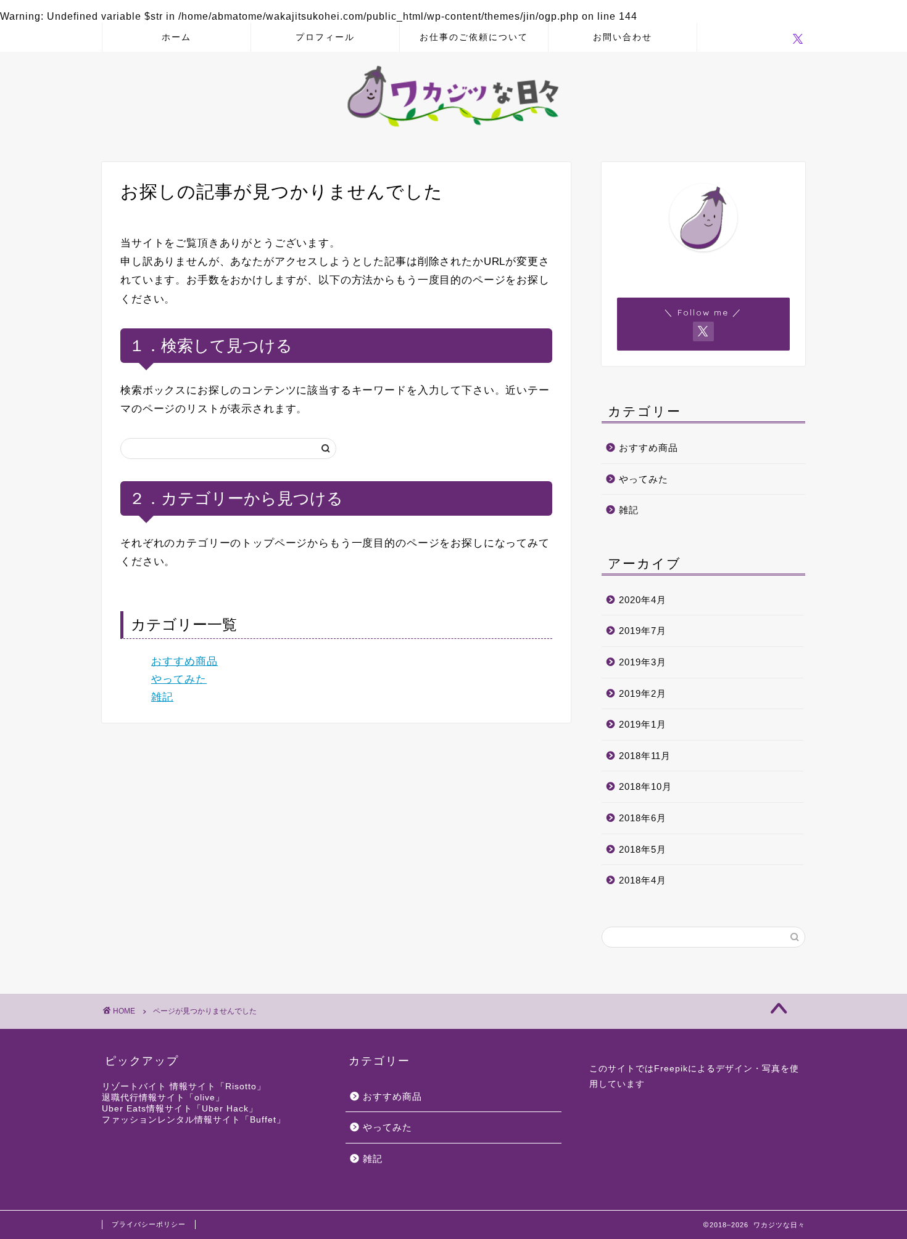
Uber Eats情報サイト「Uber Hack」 (180, 1108)
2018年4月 (642, 880)
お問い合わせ (622, 37)
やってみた (179, 679)
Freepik (671, 1068)
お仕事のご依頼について (474, 37)
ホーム (176, 37)
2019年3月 (642, 662)
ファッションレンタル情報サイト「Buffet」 (194, 1119)
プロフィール (325, 37)
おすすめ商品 (184, 661)
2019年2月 (642, 693)
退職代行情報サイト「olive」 (163, 1097)
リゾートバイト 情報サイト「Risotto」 (184, 1086)
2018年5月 (642, 849)
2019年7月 (642, 630)
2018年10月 (645, 786)
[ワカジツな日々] (453, 131)
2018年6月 (642, 818)
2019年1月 (642, 724)
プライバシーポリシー (149, 1224)
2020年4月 (642, 600)
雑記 (162, 697)
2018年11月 (645, 755)
